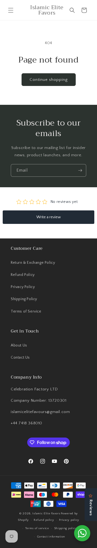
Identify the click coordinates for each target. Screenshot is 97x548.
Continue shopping (49, 79)
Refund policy (44, 520)
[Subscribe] (80, 170)
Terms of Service (26, 311)
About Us (19, 345)
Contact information (51, 536)
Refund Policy (23, 275)
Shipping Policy (24, 299)
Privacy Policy (23, 287)
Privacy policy (69, 520)
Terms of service (37, 528)
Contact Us (20, 357)
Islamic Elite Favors (46, 513)
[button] (11, 10)
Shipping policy (65, 528)
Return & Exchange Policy (33, 263)
